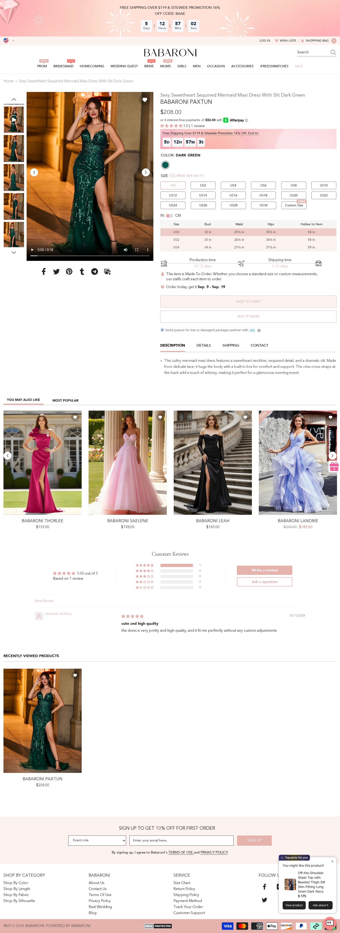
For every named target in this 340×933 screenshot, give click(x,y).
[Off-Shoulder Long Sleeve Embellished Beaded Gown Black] (213, 463)
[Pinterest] (69, 271)
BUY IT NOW (248, 316)
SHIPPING (231, 345)
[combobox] (312, 52)
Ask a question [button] (265, 581)
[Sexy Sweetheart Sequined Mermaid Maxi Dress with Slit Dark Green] (42, 721)
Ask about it (320, 905)
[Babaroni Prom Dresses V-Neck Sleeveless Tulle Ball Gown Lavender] (298, 463)
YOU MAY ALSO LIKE (23, 400)
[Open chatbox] (329, 923)
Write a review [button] (265, 570)
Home (8, 81)
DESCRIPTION (172, 345)
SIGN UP (254, 840)
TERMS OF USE (181, 852)
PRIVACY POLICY (214, 852)
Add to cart (248, 301)
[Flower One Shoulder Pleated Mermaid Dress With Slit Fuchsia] (42, 463)
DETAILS (204, 345)
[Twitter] (56, 271)
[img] (132, 617)
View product (294, 905)
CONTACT (259, 345)
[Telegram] (94, 271)
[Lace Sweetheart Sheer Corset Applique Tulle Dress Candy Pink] (128, 463)
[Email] (107, 271)
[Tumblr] (81, 271)
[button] (34, 172)
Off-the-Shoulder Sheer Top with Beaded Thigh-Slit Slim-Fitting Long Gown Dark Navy (311, 882)
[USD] (8, 40)
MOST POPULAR (65, 400)
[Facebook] (43, 271)
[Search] (317, 52)
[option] (90, 176)
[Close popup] (332, 861)
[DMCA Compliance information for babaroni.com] (158, 926)
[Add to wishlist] (145, 99)
